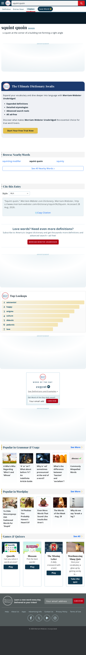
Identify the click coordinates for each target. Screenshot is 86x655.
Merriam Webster (7, 601)
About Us (15, 611)
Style (5, 193)
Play (11, 566)
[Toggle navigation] (2, 3)
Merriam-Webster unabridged (43, 242)
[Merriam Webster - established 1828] (8, 3)
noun (31, 28)
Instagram (55, 618)
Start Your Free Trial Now (20, 130)
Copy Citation (44, 212)
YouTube (47, 618)
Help (7, 611)
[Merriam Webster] (43, 377)
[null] (48, 386)
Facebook (31, 618)
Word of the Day (43, 382)
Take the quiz (75, 580)
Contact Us (49, 611)
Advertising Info (35, 611)
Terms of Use (75, 611)
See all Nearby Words (42, 168)
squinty (60, 161)
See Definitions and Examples (42, 391)
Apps (24, 611)
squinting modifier (11, 161)
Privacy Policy (62, 611)
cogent (41, 387)
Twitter (39, 618)
